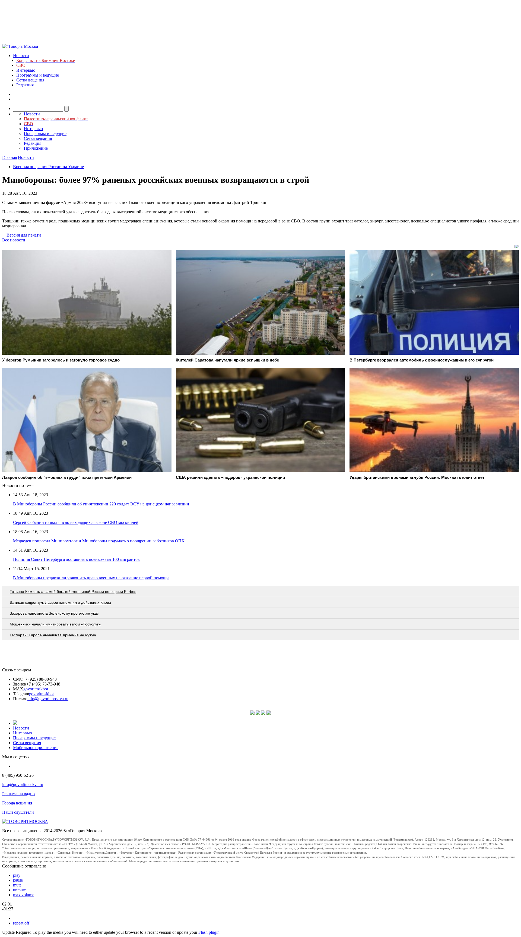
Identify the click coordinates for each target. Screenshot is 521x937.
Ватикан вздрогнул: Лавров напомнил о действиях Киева (60, 602)
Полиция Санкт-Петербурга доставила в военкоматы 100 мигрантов (76, 559)
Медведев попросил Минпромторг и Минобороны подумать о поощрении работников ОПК (99, 541)
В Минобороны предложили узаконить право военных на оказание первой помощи (91, 578)
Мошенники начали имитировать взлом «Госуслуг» (55, 624)
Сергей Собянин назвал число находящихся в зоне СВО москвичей (75, 522)
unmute (19, 890)
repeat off (21, 923)
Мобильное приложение (35, 747)
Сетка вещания (30, 80)
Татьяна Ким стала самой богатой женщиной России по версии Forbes (73, 591)
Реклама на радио (18, 793)
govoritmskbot (35, 689)
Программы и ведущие (37, 75)
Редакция (25, 85)
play (16, 875)
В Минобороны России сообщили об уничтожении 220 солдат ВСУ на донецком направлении (101, 504)
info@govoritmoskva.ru (47, 698)
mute (17, 885)
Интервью (25, 70)
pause (18, 880)
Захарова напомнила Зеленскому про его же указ (54, 613)
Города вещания (17, 803)
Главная (9, 157)
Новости (21, 55)
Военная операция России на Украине (48, 166)
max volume (23, 894)
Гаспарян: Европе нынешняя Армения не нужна (53, 635)
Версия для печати (24, 235)
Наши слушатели (18, 812)
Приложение (36, 148)
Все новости (13, 240)
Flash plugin (209, 932)
